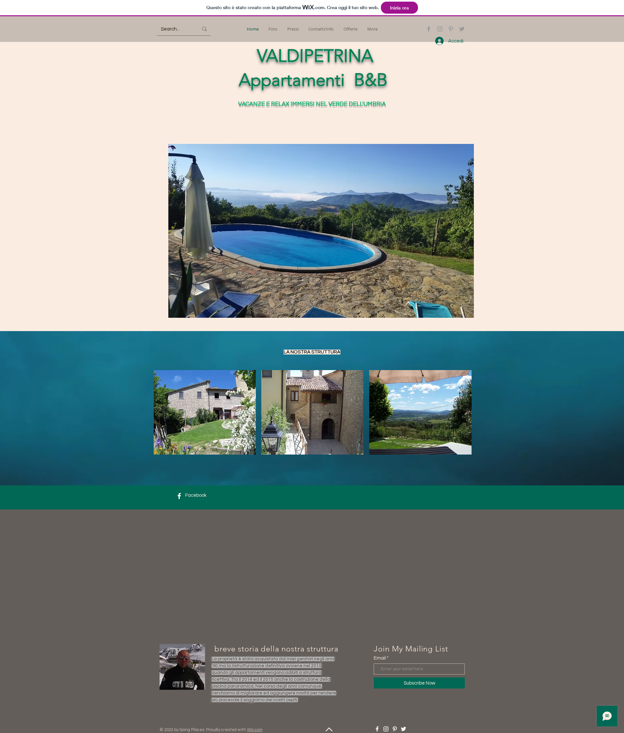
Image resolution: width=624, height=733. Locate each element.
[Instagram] (439, 28)
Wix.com (255, 729)
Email (380, 658)
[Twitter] (461, 28)
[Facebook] (428, 28)
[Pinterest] (450, 28)
